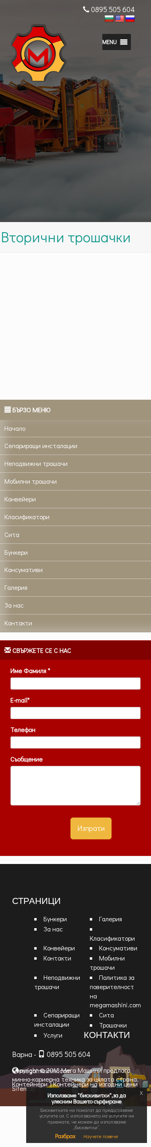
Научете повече (100, 1136)
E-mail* (20, 700)
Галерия (110, 918)
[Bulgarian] (109, 19)
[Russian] (130, 19)
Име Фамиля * (30, 670)
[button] (109, 42)
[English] (119, 19)
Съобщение (26, 759)
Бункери (55, 918)
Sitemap (23, 1088)
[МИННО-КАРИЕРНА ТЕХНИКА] (50, 55)
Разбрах (65, 1136)
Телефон (22, 729)
